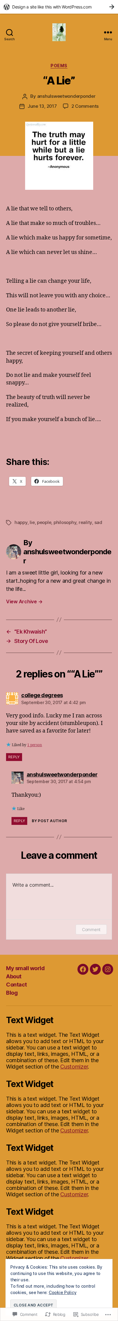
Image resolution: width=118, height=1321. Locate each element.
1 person (34, 745)
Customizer (74, 1066)
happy (21, 522)
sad (98, 522)
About (13, 976)
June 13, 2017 (42, 106)
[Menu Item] (82, 969)
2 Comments (85, 106)
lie (32, 522)
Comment (91, 929)
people (44, 522)
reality (85, 522)
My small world (25, 968)
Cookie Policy (63, 1292)
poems (59, 65)
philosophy (65, 522)
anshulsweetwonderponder (66, 96)
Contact (16, 984)
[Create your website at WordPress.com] (59, 7)
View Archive (24, 601)
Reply (14, 757)
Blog (12, 993)
